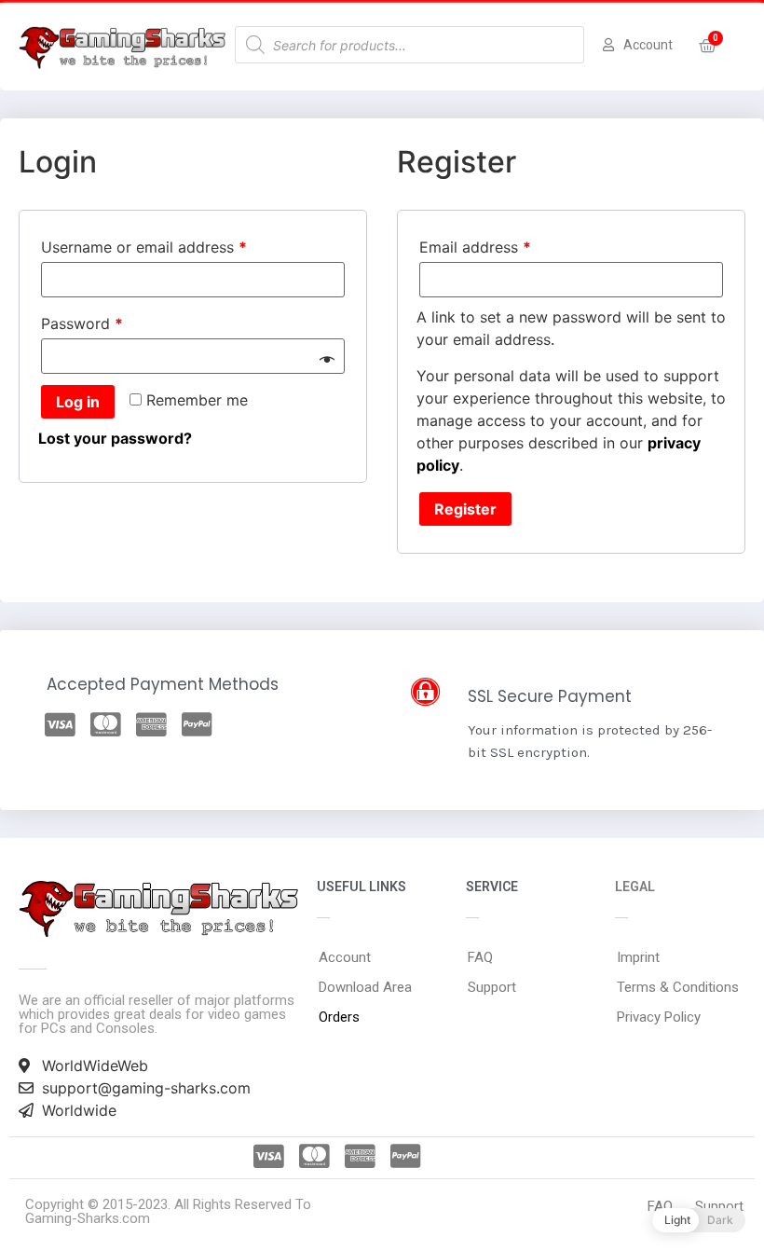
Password (82, 323)
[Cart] (707, 46)
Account (345, 957)
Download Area (365, 987)
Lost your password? (115, 438)
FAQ (480, 957)
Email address (475, 247)
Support (492, 987)
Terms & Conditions (678, 987)
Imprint (638, 957)
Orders (339, 1017)
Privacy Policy (659, 1017)
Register (465, 509)
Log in (78, 401)
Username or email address (144, 247)
